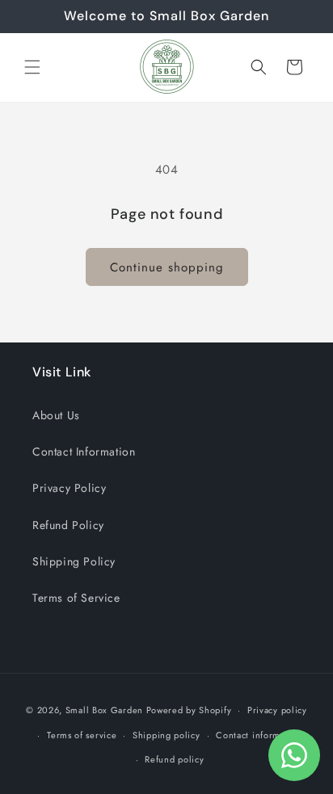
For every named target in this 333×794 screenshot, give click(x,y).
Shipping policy (166, 735)
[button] (32, 67)
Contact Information (83, 451)
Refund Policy (68, 525)
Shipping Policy (74, 561)
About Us (56, 415)
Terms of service (81, 735)
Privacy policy (277, 710)
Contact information (258, 735)
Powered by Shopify (189, 710)
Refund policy (174, 759)
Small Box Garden (104, 710)
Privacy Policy (69, 488)
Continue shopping (167, 267)
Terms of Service (76, 598)
